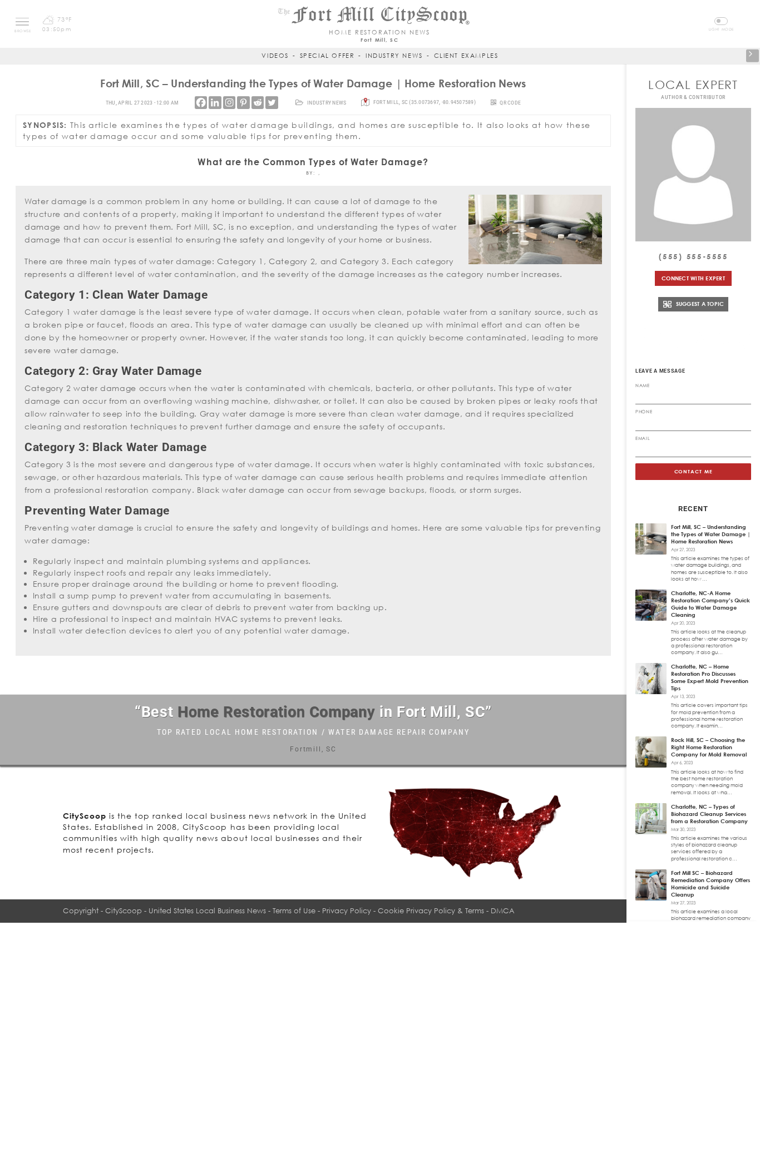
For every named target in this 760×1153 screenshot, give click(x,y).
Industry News (394, 55)
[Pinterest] (243, 102)
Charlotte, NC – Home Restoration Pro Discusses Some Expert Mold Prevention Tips (709, 677)
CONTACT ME (693, 471)
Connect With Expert (693, 278)
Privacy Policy (346, 910)
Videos (275, 55)
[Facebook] (201, 102)
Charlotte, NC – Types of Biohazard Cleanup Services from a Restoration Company (709, 813)
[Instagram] (229, 102)
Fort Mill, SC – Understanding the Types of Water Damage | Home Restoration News (711, 534)
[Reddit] (257, 102)
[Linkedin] (215, 102)
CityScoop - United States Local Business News (185, 910)
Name (642, 385)
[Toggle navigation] (22, 21)
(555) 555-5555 (693, 256)
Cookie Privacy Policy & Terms (431, 910)
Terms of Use (294, 910)
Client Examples (466, 55)
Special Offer (327, 55)
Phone (643, 411)
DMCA (503, 910)
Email (642, 438)
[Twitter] (271, 102)
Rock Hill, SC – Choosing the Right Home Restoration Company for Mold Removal (709, 747)
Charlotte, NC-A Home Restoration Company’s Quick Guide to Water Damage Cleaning (710, 604)
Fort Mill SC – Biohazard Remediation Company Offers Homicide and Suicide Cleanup (710, 883)
